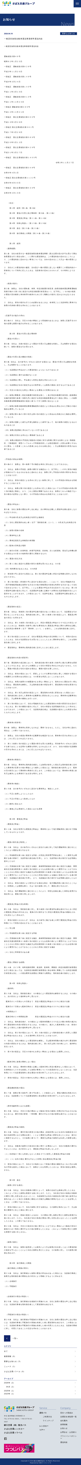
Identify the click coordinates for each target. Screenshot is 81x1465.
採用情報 (64, 1424)
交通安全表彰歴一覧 (68, 1417)
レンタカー (44, 1426)
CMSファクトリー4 (45, 1463)
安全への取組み (66, 1413)
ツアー (42, 1430)
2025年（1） (9, 1391)
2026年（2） (9, 1383)
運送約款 (64, 1442)
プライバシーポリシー (68, 1437)
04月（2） (10, 1387)
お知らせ (64, 1428)
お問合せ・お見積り (68, 1432)
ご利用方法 (47, 1417)
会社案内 (64, 1420)
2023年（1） (9, 1394)
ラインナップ (48, 1420)
